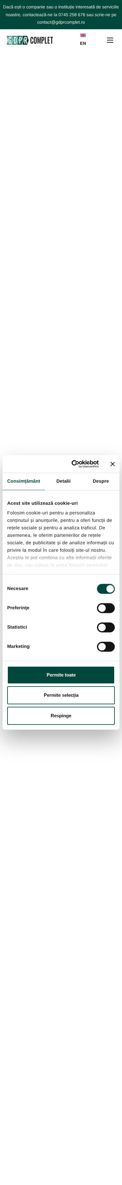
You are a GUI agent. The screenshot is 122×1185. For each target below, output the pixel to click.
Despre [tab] (101, 481)
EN (83, 43)
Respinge (61, 715)
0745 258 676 (71, 14)
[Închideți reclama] (112, 464)
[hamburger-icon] (110, 40)
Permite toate (61, 674)
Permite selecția (61, 695)
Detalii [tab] (63, 481)
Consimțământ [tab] (23, 481)
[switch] (106, 608)
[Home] (29, 40)
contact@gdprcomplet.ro (61, 22)
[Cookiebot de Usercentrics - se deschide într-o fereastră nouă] (74, 464)
